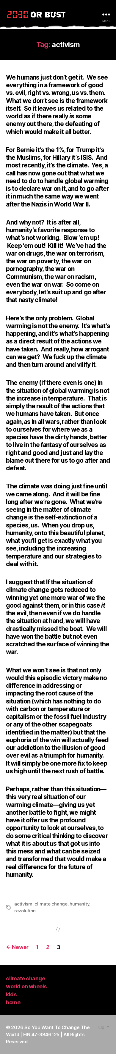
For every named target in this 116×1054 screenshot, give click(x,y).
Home (13, 1002)
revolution (24, 910)
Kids (11, 994)
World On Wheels (26, 986)
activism (23, 904)
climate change (51, 904)
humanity (79, 904)
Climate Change (25, 978)
